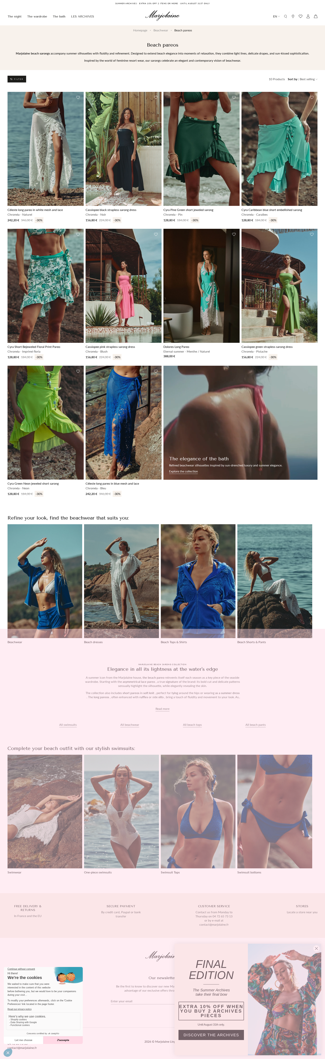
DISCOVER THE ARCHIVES (211, 1035)
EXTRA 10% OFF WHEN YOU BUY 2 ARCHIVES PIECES (211, 1011)
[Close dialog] (316, 948)
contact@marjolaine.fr (22, 1047)
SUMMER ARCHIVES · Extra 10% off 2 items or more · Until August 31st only (162, 3)
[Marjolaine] (162, 16)
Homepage (140, 30)
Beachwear (160, 30)
